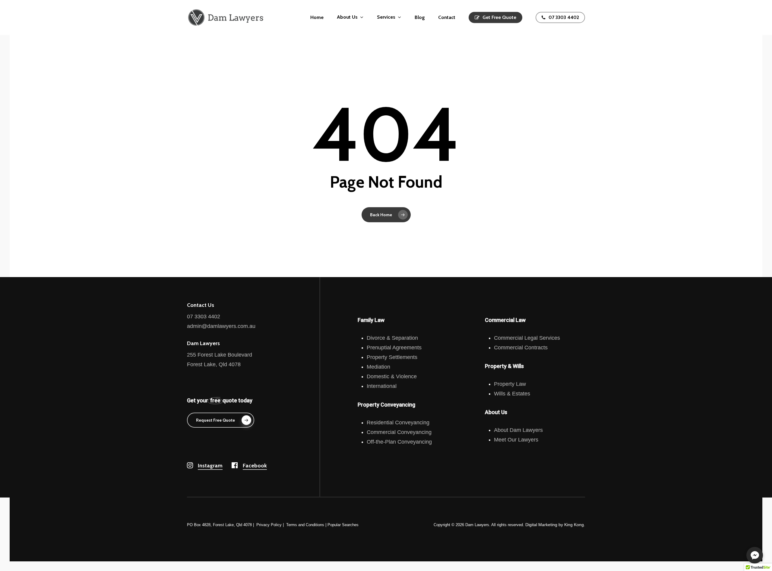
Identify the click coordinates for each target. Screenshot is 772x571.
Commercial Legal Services (527, 338)
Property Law (510, 384)
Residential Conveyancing (398, 423)
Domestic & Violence (392, 376)
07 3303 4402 (203, 317)
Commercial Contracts (521, 348)
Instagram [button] (210, 465)
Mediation (378, 367)
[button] (220, 420)
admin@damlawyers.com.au (221, 326)
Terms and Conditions (305, 525)
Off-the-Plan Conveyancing (399, 442)
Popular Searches (343, 525)
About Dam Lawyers (518, 430)
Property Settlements (392, 357)
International (382, 386)
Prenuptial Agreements (394, 348)
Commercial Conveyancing (399, 432)
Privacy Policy (269, 525)
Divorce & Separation (392, 338)
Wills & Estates (512, 394)
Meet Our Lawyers (516, 440)
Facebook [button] (255, 465)
